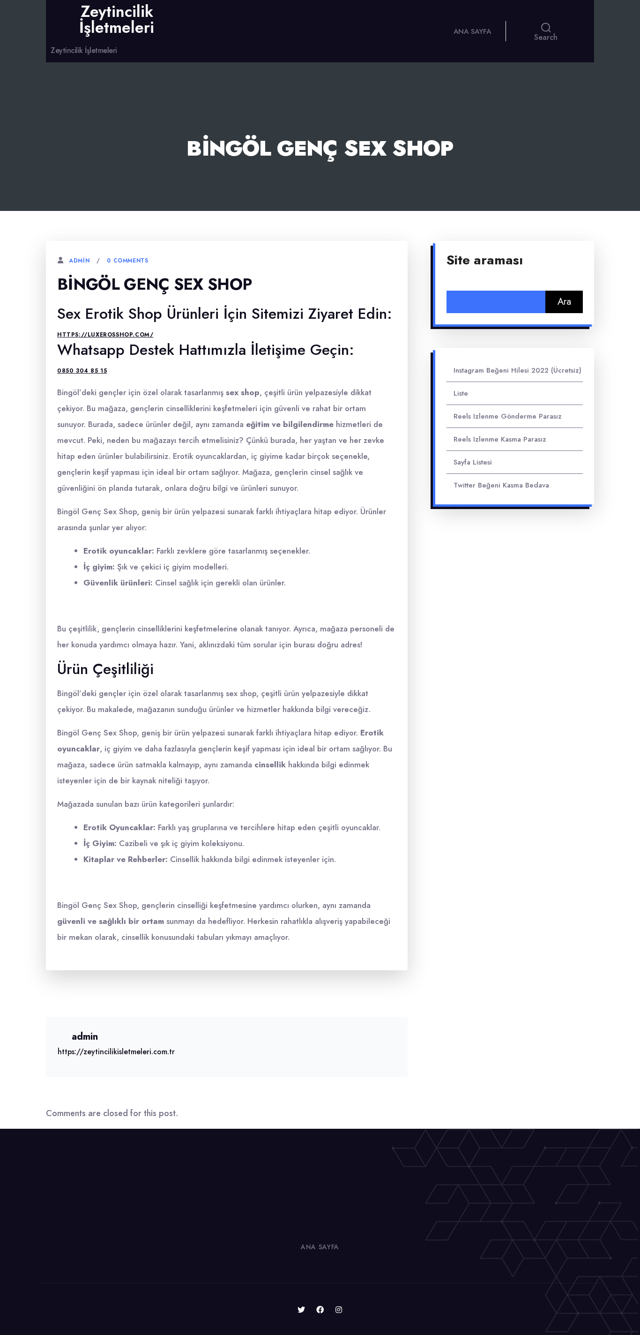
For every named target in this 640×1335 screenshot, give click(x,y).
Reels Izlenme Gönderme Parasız (508, 416)
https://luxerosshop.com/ (105, 334)
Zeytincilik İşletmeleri (116, 19)
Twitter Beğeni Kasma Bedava (501, 485)
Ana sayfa (472, 31)
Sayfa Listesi (473, 462)
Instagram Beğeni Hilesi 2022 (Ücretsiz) (517, 370)
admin (79, 260)
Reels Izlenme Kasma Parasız (500, 439)
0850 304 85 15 (82, 371)
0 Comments (127, 260)
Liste (461, 393)
